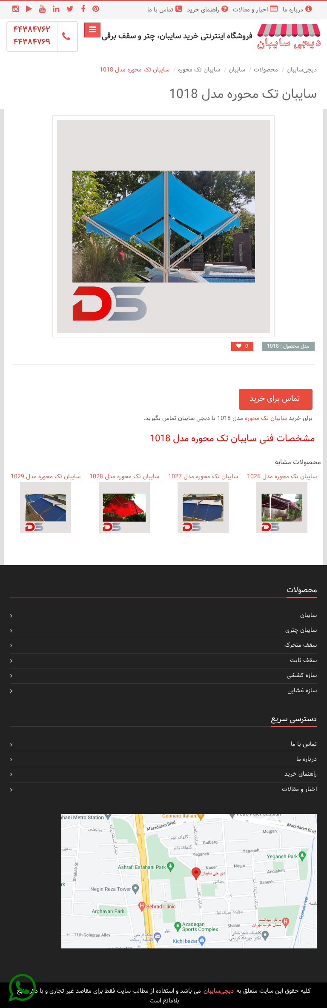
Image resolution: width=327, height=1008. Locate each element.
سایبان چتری (301, 630)
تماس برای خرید (276, 398)
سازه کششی (302, 675)
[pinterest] (94, 10)
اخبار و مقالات (250, 10)
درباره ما (293, 10)
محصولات (266, 70)
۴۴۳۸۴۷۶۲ (31, 30)
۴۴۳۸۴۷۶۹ (31, 42)
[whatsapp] (22, 985)
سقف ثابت (303, 660)
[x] (69, 10)
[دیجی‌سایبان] (289, 37)
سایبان (237, 70)
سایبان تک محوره (199, 70)
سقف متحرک (300, 645)
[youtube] (41, 10)
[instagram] (14, 10)
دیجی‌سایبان (302, 70)
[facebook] (82, 10)
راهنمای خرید (203, 10)
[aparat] (28, 10)
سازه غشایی (302, 691)
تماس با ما (160, 10)
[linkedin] (55, 10)
